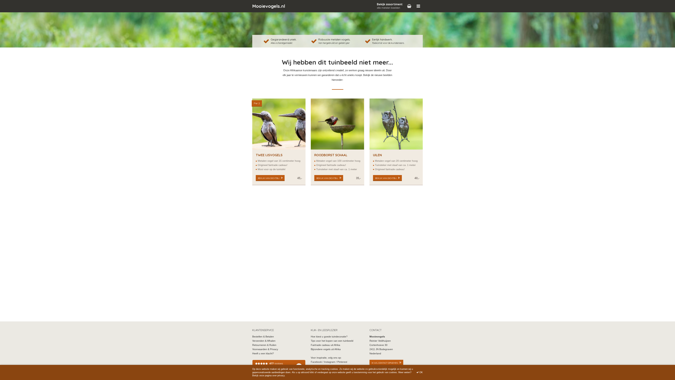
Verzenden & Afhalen (263, 340)
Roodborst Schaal (330, 155)
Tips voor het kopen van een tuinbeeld (332, 340)
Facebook (316, 361)
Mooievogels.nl (268, 6)
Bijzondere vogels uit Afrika (326, 349)
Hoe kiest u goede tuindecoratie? (329, 336)
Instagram (329, 361)
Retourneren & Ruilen (264, 345)
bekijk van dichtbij (268, 178)
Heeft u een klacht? (263, 353)
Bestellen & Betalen (263, 336)
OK (421, 372)
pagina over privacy (275, 375)
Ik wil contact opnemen (385, 363)
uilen (377, 155)
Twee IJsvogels (269, 155)
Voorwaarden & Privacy (265, 349)
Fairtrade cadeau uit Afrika (325, 345)
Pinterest (342, 361)
